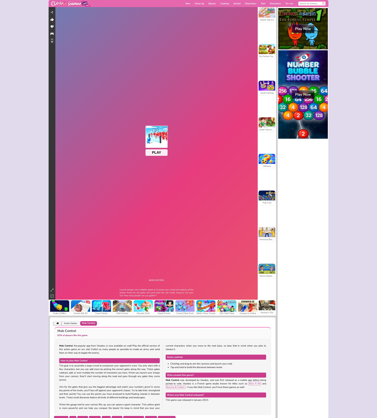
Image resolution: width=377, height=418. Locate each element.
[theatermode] (52, 290)
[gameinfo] (52, 34)
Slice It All (254, 383)
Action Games (70, 323)
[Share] (52, 12)
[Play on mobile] (52, 41)
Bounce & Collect (175, 387)
